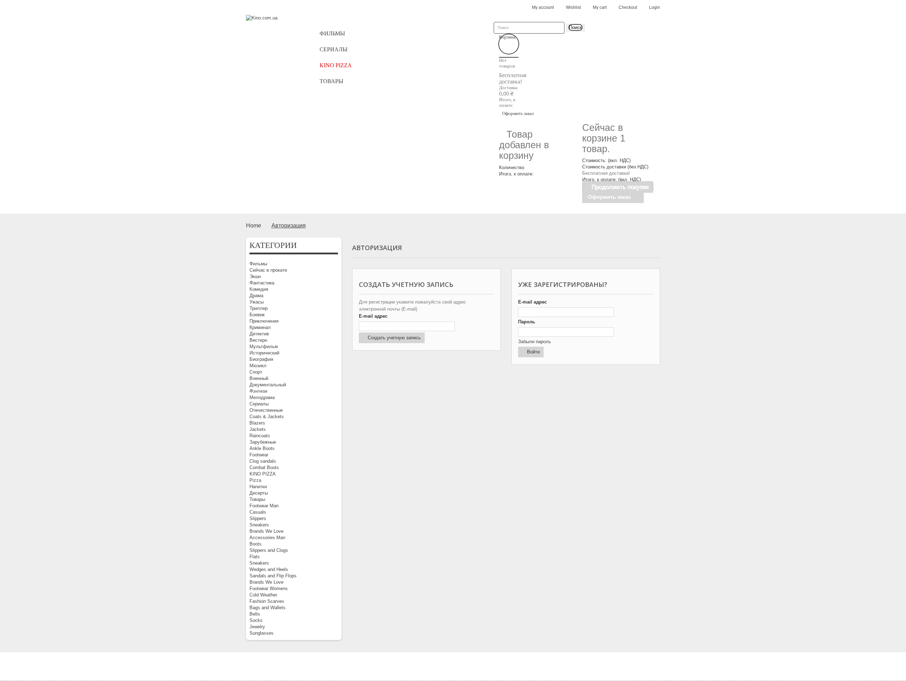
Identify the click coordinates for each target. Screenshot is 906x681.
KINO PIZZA (263, 474)
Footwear (259, 454)
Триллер (259, 308)
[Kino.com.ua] (276, 29)
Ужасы (257, 302)
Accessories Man (267, 537)
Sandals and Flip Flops (273, 575)
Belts (255, 614)
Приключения (264, 321)
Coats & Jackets (267, 416)
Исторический (264, 353)
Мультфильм (264, 346)
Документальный (268, 384)
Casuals (258, 512)
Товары (257, 499)
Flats (255, 556)
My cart (600, 7)
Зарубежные (263, 442)
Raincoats (260, 435)
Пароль (526, 321)
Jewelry (257, 626)
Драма (256, 295)
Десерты (259, 493)
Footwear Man (264, 505)
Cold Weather (263, 595)
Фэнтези (258, 391)
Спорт (256, 372)
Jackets (258, 429)
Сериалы (259, 403)
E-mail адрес (373, 316)
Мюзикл (258, 365)
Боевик (257, 314)
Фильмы (258, 263)
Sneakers (259, 524)
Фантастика (262, 282)
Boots (256, 544)
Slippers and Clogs (269, 550)
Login (654, 7)
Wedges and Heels (269, 569)
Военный (259, 378)
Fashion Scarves (267, 601)
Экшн (255, 276)
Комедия (259, 289)
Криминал (260, 327)
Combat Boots (264, 467)
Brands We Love (266, 531)
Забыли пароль (534, 341)
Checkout (628, 7)
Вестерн (258, 340)
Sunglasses (262, 633)
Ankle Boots (262, 448)
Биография (261, 359)
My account (543, 7)
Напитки (258, 486)
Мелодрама (262, 397)
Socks (256, 620)
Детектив (259, 333)
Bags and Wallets (268, 607)
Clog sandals (263, 461)
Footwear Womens (269, 588)
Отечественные (266, 410)
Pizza (255, 480)
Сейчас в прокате (268, 270)
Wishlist (573, 7)
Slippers (258, 518)
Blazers (257, 423)
